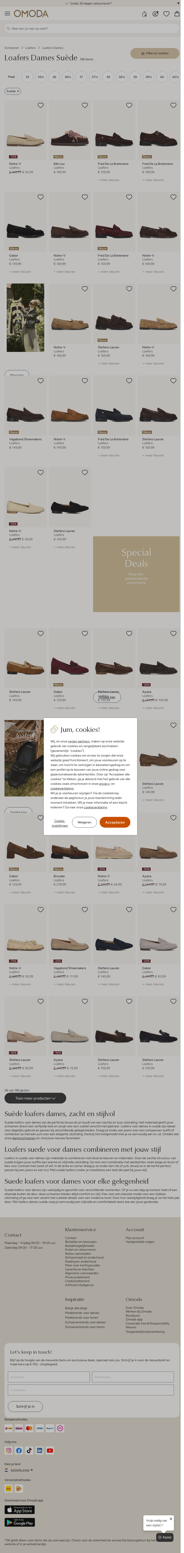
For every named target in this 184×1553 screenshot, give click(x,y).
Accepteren (115, 822)
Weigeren (84, 822)
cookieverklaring (62, 788)
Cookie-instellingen (60, 823)
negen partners (79, 741)
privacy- (105, 783)
